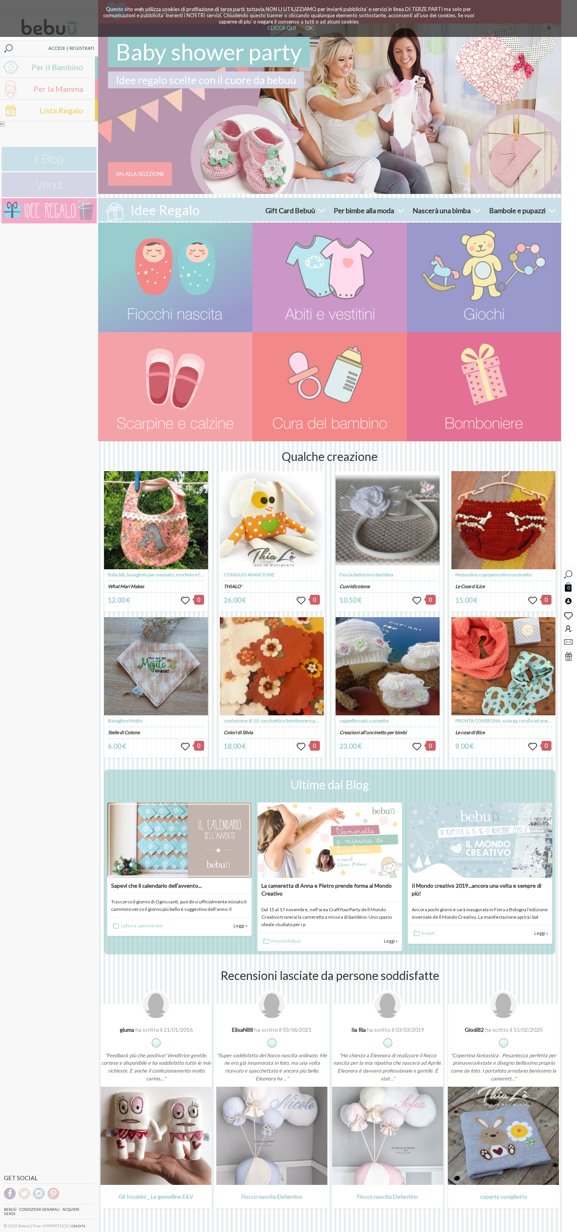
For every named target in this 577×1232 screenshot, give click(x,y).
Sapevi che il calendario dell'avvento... (156, 885)
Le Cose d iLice (470, 586)
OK (309, 28)
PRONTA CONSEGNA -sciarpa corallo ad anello (504, 721)
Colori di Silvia (238, 732)
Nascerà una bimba (442, 210)
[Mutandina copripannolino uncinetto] (503, 520)
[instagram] (39, 1198)
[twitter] (24, 1198)
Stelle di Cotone (124, 732)
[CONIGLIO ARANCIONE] (272, 520)
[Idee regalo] (49, 222)
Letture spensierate (142, 926)
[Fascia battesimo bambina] (388, 520)
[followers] (568, 628)
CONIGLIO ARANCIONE (249, 575)
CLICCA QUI (281, 28)
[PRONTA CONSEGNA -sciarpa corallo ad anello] (503, 666)
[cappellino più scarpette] (388, 666)
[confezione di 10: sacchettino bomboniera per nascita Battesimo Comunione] (272, 666)
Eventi (428, 933)
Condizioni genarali (39, 1209)
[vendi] (49, 195)
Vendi (9, 1214)
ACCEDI (56, 48)
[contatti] (568, 641)
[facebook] (10, 1198)
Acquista (70, 1209)
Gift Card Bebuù (290, 210)
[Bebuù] (175, 277)
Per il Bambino (57, 67)
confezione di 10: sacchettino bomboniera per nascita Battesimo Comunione (304, 721)
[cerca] (568, 573)
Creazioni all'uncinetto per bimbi (373, 732)
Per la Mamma (58, 88)
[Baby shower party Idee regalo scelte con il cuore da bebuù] (329, 109)
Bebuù (10, 1209)
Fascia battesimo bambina (366, 575)
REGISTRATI (81, 48)
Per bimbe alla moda (364, 210)
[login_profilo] (568, 600)
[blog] (49, 169)
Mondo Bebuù (286, 941)
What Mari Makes (126, 586)
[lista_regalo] (568, 656)
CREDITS (78, 1226)
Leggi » (240, 925)
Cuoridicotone (355, 586)
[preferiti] (568, 615)
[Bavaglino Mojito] (156, 666)
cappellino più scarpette (364, 721)
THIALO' (233, 586)
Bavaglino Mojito (125, 721)
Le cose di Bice (470, 732)
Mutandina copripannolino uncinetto (493, 575)
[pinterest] (53, 1198)
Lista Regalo (61, 110)
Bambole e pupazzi (517, 210)
